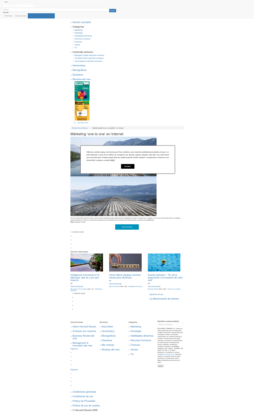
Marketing (136, 326)
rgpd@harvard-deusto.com (166, 354)
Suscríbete (107, 326)
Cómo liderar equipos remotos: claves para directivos (125, 276)
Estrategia (79, 32)
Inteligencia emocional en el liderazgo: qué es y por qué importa (84, 277)
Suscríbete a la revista (36, 16)
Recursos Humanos (82, 38)
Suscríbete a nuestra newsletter (168, 321)
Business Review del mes (83, 337)
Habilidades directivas (83, 35)
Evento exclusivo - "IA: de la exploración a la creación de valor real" (165, 277)
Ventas (77, 44)
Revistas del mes (81, 79)
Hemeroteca (8, 16)
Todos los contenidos (173, 289)
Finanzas (78, 41)
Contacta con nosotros (84, 331)
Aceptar (128, 166)
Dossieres (78, 74)
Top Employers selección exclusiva (88, 61)
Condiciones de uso (83, 396)
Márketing (78, 30)
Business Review (114, 286)
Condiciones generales (84, 391)
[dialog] (128, 160)
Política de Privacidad (84, 401)
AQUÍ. (113, 160)
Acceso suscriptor (20, 16)
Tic (76, 47)
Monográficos (80, 70)
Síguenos (74, 348)
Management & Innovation (78, 289)
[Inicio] (59, 5)
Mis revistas (108, 344)
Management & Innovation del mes (82, 344)
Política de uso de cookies (86, 405)
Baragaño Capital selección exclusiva (89, 55)
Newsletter (50, 16)
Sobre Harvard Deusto (84, 326)
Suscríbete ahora (82, 123)
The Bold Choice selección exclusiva (89, 58)
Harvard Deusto (76, 286)
